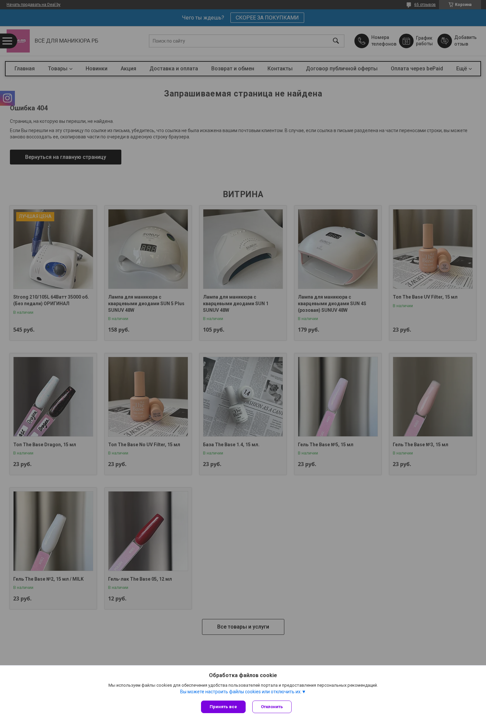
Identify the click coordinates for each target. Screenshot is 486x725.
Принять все (223, 706)
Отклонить (272, 706)
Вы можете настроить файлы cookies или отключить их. (241, 691)
